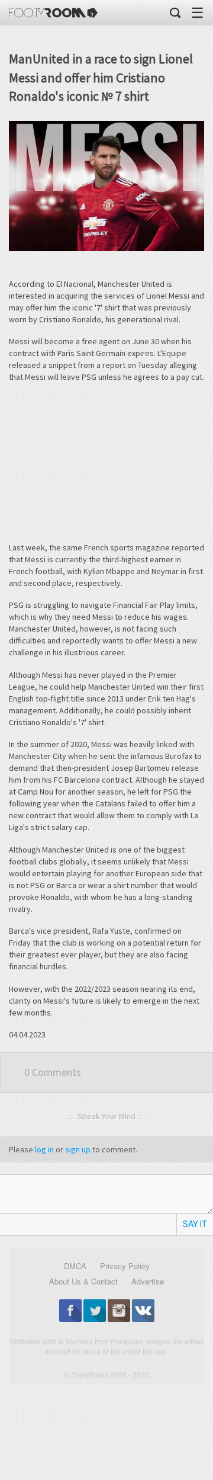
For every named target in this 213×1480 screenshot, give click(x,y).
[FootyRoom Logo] (53, 12)
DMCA (75, 1265)
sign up (78, 1149)
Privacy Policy (125, 1265)
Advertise (147, 1281)
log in (44, 1149)
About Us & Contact (83, 1281)
